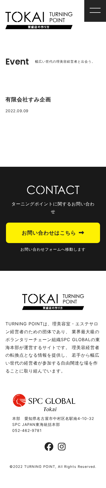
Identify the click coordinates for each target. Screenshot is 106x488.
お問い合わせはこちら (49, 232)
